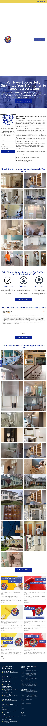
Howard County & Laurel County (7, 693)
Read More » (3, 602)
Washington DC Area (7, 719)
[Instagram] (30, 703)
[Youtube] (28, 703)
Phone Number (4, 146)
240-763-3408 (42, 143)
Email (2, 142)
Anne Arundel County (8, 671)
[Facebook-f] (26, 703)
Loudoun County (6, 699)
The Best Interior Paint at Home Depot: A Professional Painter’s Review (11, 622)
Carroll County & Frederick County (7, 687)
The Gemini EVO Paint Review (8, 649)
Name (2, 138)
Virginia (4, 714)
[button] (32, 40)
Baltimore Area (6, 681)
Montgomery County (7, 704)
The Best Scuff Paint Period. (31, 649)
